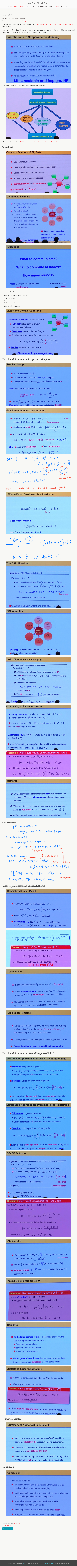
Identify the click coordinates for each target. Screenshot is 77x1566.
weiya (24, 1563)
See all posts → (7, 1529)
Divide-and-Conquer (21, 21)
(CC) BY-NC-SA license (46, 1563)
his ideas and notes (56, 6)
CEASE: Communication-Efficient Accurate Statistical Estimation (38, 142)
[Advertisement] (38, 1544)
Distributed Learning (34, 21)
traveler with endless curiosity (17, 6)
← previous (5, 1525)
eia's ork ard (38, 3)
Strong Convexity (10, 21)
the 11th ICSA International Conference (62, 24)
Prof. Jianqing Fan (41, 24)
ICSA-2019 (17, 1523)
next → (12, 1525)
